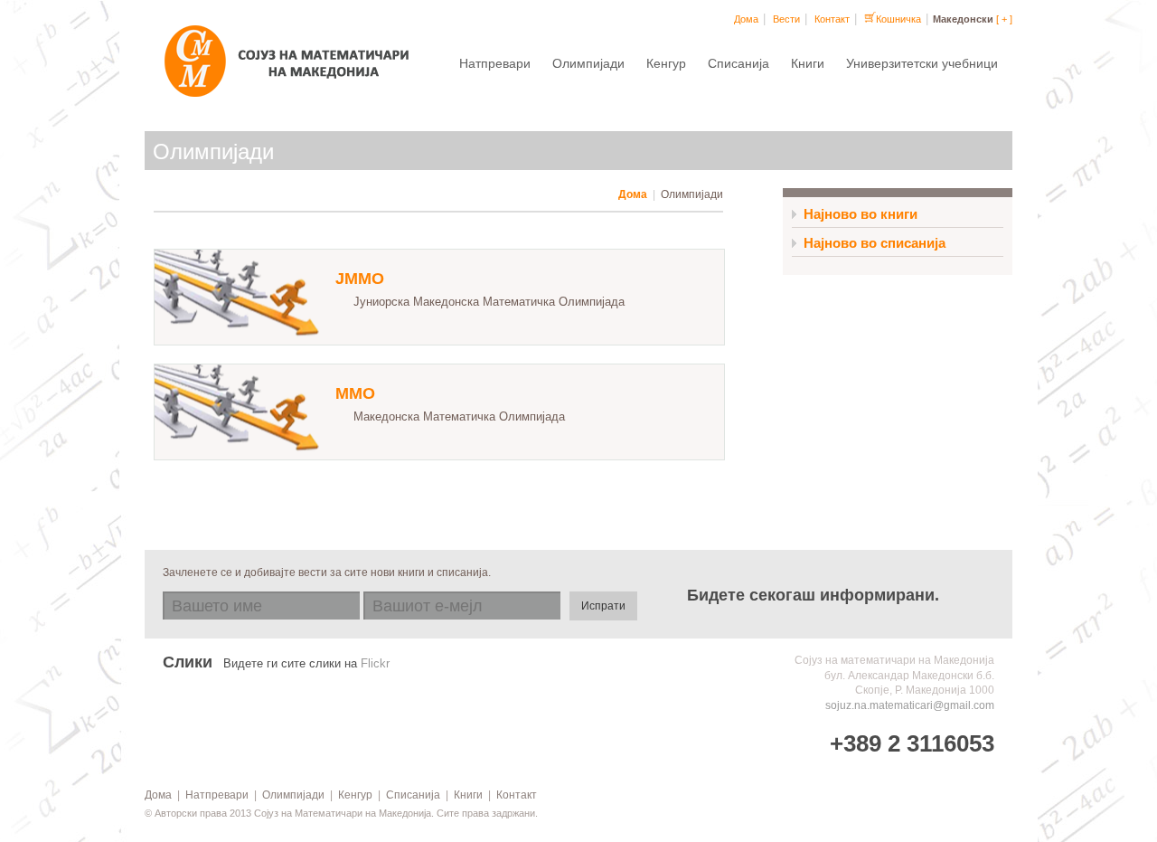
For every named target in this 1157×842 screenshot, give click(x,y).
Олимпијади (588, 63)
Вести (786, 19)
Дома (746, 19)
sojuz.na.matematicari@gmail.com (909, 705)
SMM (293, 67)
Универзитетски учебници (922, 63)
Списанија (738, 63)
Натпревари (495, 63)
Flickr (375, 664)
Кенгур (666, 63)
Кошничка (898, 19)
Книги (807, 63)
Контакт (832, 19)
